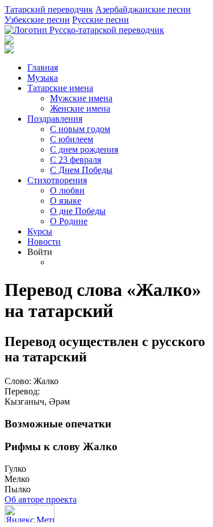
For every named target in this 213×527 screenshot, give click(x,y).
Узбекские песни (37, 19)
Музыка (42, 78)
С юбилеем (71, 139)
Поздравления (54, 118)
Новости (44, 241)
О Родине (68, 221)
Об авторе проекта (41, 499)
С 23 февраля (75, 159)
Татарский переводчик (49, 9)
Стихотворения (57, 180)
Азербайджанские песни (143, 9)
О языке (65, 200)
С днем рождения (84, 149)
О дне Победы (78, 211)
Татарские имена (60, 88)
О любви (67, 190)
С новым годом (80, 129)
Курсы (39, 231)
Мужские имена (81, 98)
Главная (42, 67)
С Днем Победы (81, 170)
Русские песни (100, 19)
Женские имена (80, 108)
